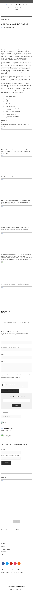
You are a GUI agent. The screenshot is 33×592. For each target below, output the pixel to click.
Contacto (3, 554)
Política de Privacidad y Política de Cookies (12, 572)
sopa (18, 312)
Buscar (16, 405)
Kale (11, 589)
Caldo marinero (24, 322)
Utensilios (3, 551)
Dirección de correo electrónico (10, 347)
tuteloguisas (21, 586)
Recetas (3, 546)
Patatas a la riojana (10, 322)
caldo (7, 312)
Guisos (9, 311)
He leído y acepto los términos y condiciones (14, 466)
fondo (12, 312)
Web (2, 354)
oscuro (15, 312)
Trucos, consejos (5, 549)
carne (10, 312)
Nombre (3, 340)
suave (21, 312)
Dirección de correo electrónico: (10, 455)
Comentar (4, 361)
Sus (5, 310)
